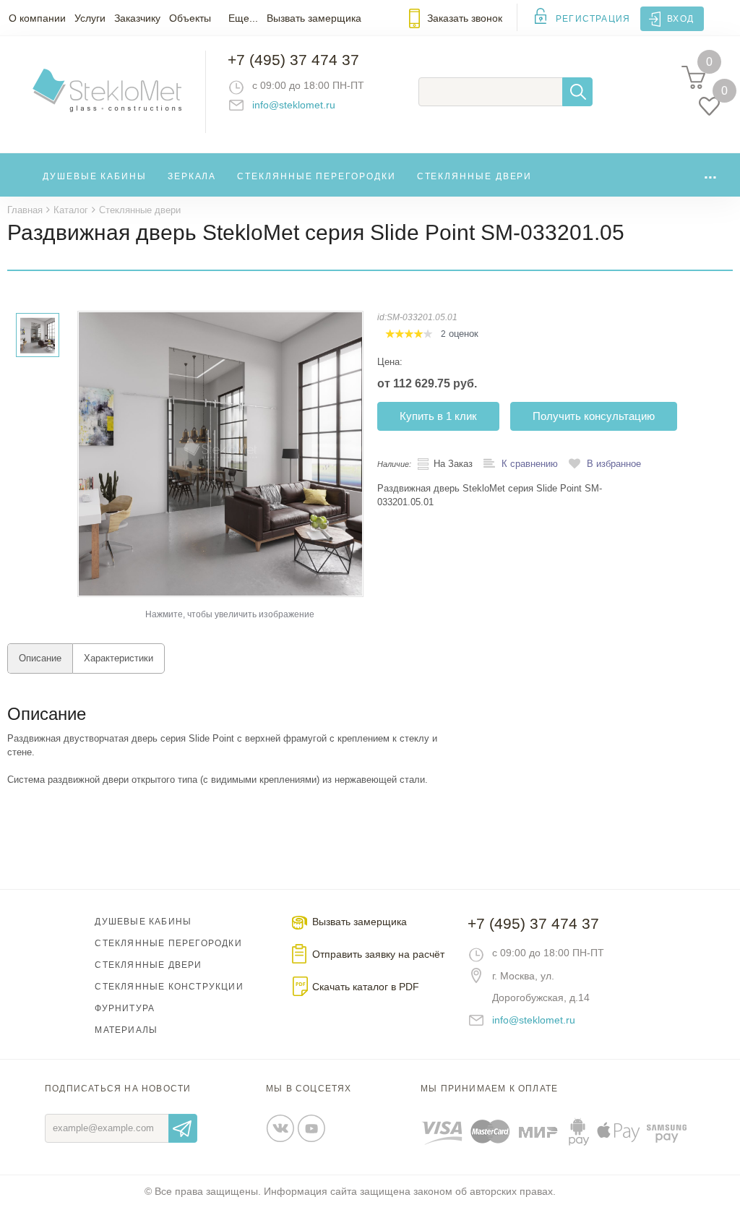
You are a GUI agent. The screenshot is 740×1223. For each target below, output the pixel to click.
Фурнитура (125, 1008)
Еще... (243, 18)
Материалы (126, 1030)
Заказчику (137, 18)
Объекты (190, 18)
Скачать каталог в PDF (365, 986)
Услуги (90, 18)
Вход (680, 19)
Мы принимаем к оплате (489, 1088)
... (710, 173)
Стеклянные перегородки (316, 176)
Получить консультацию (594, 416)
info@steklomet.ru (293, 105)
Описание (40, 658)
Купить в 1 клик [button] (438, 416)
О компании (37, 18)
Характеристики (118, 658)
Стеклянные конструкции (169, 987)
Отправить (182, 1128)
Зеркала (192, 176)
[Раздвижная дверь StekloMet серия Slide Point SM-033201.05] (220, 453)
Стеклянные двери (475, 176)
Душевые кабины (95, 176)
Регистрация (593, 19)
